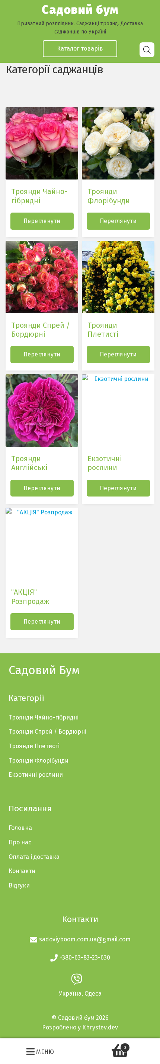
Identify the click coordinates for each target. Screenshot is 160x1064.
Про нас (20, 842)
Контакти (22, 870)
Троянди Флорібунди (38, 760)
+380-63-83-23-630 (85, 957)
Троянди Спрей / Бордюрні (47, 731)
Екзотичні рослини (36, 774)
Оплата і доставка (34, 856)
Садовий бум (80, 10)
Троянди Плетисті (34, 746)
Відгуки (19, 885)
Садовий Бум (44, 670)
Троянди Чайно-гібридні (44, 717)
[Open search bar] (147, 50)
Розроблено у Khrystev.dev (80, 1027)
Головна (20, 827)
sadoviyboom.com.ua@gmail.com (85, 939)
